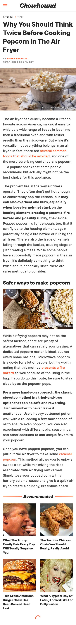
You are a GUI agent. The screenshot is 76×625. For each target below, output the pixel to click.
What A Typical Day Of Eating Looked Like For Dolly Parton (56, 600)
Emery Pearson (17, 58)
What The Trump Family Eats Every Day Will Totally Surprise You (19, 546)
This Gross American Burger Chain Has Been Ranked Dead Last (18, 602)
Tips (20, 17)
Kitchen (8, 17)
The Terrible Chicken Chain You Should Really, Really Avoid (55, 544)
